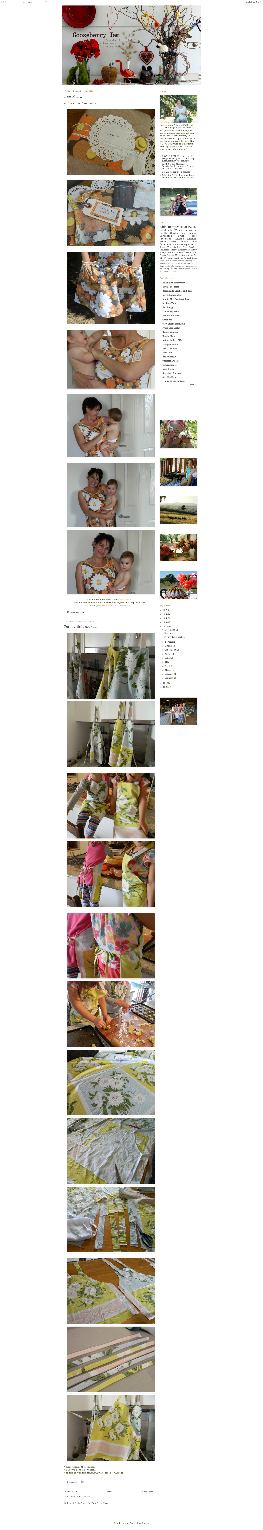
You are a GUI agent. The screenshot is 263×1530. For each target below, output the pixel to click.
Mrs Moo (175, 263)
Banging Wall (191, 261)
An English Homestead (173, 282)
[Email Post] (83, 612)
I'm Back (187, 258)
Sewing (185, 255)
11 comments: (73, 1482)
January (169, 678)
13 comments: (73, 612)
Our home (178, 269)
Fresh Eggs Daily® (171, 328)
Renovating (167, 271)
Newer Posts (71, 1492)
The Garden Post (177, 247)
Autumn (181, 261)
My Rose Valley (170, 303)
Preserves (165, 239)
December (170, 630)
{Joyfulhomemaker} (172, 295)
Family (192, 227)
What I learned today (174, 241)
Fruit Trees (187, 236)
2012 (165, 626)
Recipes (173, 227)
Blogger (145, 1523)
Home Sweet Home (175, 258)
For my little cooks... (80, 627)
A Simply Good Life (172, 340)
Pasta (183, 263)
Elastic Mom (168, 336)
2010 (165, 687)
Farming (182, 266)
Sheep (163, 252)
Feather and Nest (171, 315)
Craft (184, 227)
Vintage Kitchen (186, 239)
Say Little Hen (169, 348)
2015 (165, 614)
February (169, 674)
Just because (189, 233)
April (168, 666)
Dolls (172, 266)
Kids (163, 227)
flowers (173, 261)
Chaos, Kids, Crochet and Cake (177, 291)
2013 (165, 622)
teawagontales (169, 365)
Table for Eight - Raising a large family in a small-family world (178, 176)
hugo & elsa (168, 369)
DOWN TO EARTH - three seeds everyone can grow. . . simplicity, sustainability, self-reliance (178, 158)
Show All (193, 385)
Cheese (179, 252)
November (170, 642)
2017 (165, 610)
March (168, 670)
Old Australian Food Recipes (176, 172)
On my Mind (173, 255)
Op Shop (170, 269)
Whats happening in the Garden (178, 232)
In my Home (176, 244)
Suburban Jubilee (170, 361)
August (168, 654)
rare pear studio (170, 344)
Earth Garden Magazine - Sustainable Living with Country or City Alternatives (178, 166)
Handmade (166, 230)
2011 (165, 683)
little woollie (169, 356)
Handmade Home (168, 250)
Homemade (184, 250)
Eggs (176, 266)
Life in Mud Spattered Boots (176, 299)
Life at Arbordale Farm (173, 381)
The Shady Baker (171, 311)
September (170, 650)
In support (190, 266)
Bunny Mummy (170, 332)
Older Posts (147, 1492)
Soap (162, 266)
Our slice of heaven (172, 373)
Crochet (193, 247)
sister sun (167, 319)
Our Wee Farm (169, 377)
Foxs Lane (167, 352)
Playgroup (186, 269)
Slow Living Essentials (173, 324)
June (167, 658)
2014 (165, 618)
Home (109, 1492)
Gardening (166, 236)
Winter (170, 252)
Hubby (194, 250)
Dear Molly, (73, 96)
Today (173, 271)
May (167, 662)
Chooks (167, 266)
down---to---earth (170, 287)
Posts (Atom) (83, 1496)
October (169, 646)
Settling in (192, 263)
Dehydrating (165, 263)
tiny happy (167, 307)
